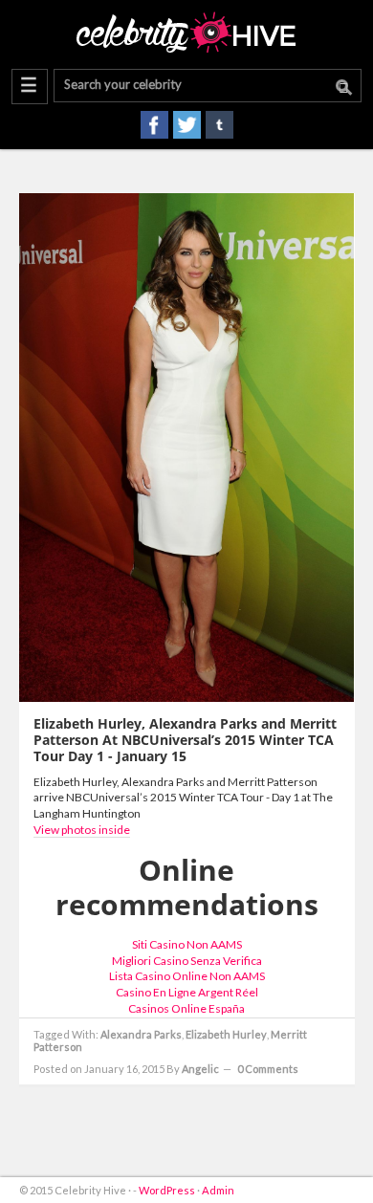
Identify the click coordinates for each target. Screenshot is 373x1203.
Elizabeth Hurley (226, 1034)
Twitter (187, 125)
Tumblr (219, 125)
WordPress (167, 1190)
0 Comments (267, 1068)
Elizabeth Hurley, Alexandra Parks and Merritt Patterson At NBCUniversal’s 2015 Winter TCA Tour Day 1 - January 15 (185, 739)
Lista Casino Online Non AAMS (187, 976)
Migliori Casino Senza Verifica (187, 960)
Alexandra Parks (141, 1034)
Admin (218, 1190)
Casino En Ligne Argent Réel (187, 992)
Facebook (154, 125)
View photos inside (81, 829)
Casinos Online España (186, 1008)
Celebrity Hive (186, 33)
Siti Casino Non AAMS (187, 944)
